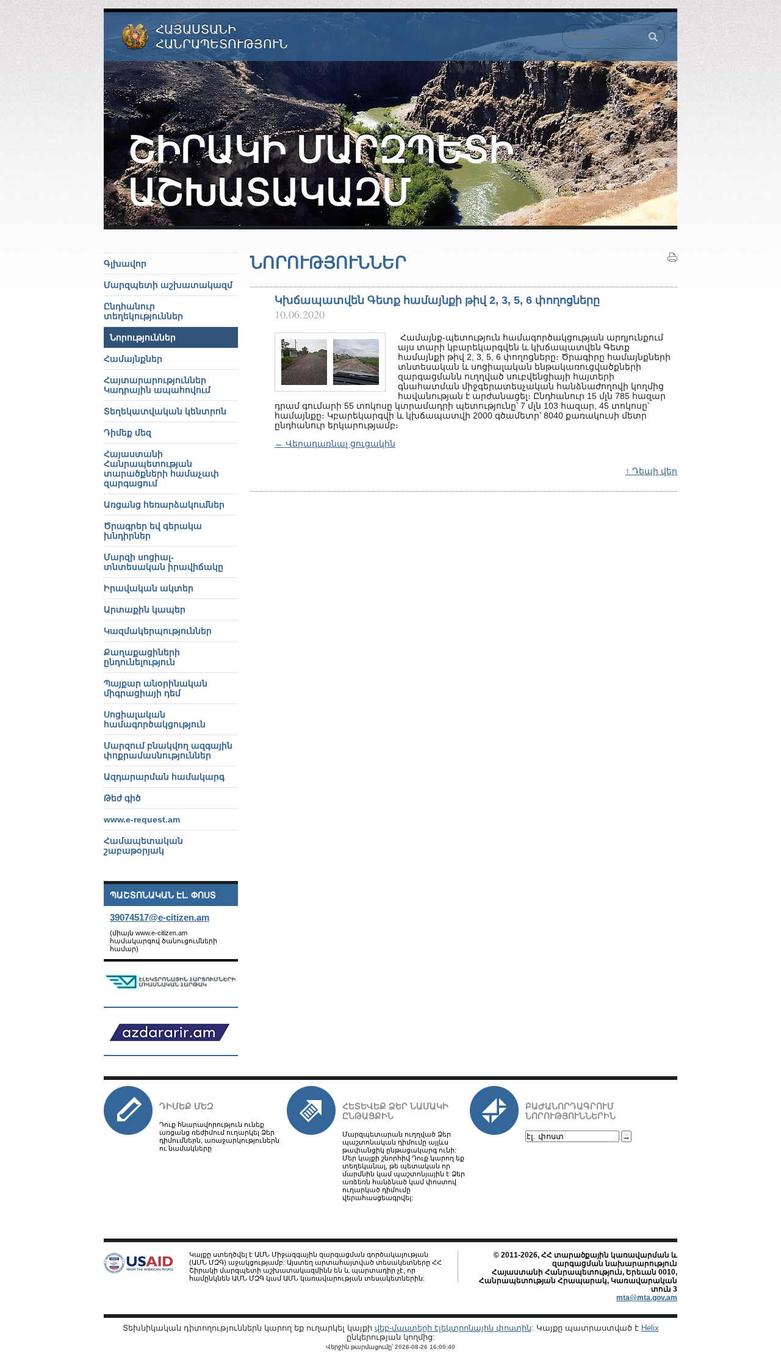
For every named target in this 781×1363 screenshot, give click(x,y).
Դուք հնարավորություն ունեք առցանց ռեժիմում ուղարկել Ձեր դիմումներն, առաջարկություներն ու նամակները (219, 1136)
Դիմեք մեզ (186, 1106)
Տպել (672, 257)
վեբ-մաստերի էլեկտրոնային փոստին (453, 1327)
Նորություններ (143, 337)
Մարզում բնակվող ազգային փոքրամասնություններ (168, 750)
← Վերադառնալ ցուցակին (335, 443)
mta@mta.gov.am (646, 1297)
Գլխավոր (125, 263)
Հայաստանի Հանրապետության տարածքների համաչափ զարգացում (161, 468)
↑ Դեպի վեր (651, 471)
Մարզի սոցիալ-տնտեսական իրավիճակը (163, 562)
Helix (650, 1327)
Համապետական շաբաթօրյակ (143, 845)
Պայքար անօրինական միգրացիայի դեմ (155, 688)
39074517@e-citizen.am (159, 917)
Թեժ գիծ (122, 798)
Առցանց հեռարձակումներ (164, 504)
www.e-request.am (142, 819)
